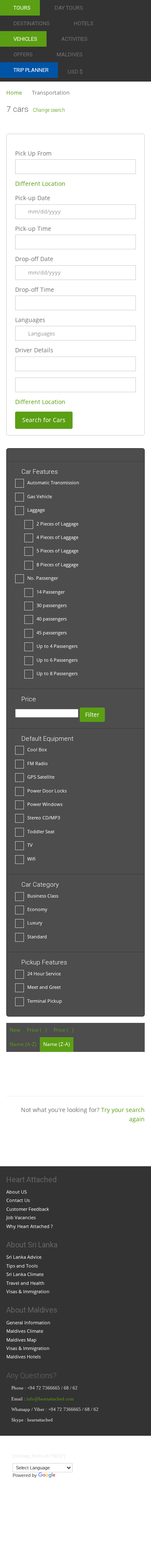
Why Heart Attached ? (29, 1226)
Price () (37, 1029)
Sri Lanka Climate (25, 1274)
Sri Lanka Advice (24, 1257)
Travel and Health (25, 1283)
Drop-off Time (34, 289)
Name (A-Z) (23, 1044)
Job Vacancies (21, 1217)
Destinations (31, 23)
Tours (22, 8)
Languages (30, 320)
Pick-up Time (33, 228)
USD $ (75, 72)
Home (14, 92)
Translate (66, 1475)
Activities (74, 39)
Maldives (70, 54)
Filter (92, 715)
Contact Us (18, 1200)
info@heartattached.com (50, 1398)
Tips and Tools (22, 1266)
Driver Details (34, 350)
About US (16, 1192)
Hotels (84, 23)
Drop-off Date (34, 259)
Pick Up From (33, 153)
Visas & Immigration (27, 1291)
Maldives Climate (24, 1331)
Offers (23, 54)
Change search (49, 110)
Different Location (40, 184)
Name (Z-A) (56, 1044)
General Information (28, 1322)
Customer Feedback (27, 1209)
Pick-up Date (32, 198)
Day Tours (69, 8)
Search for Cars (43, 420)
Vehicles (25, 39)
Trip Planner (31, 70)
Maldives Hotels (23, 1356)
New (15, 1029)
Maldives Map (21, 1340)
